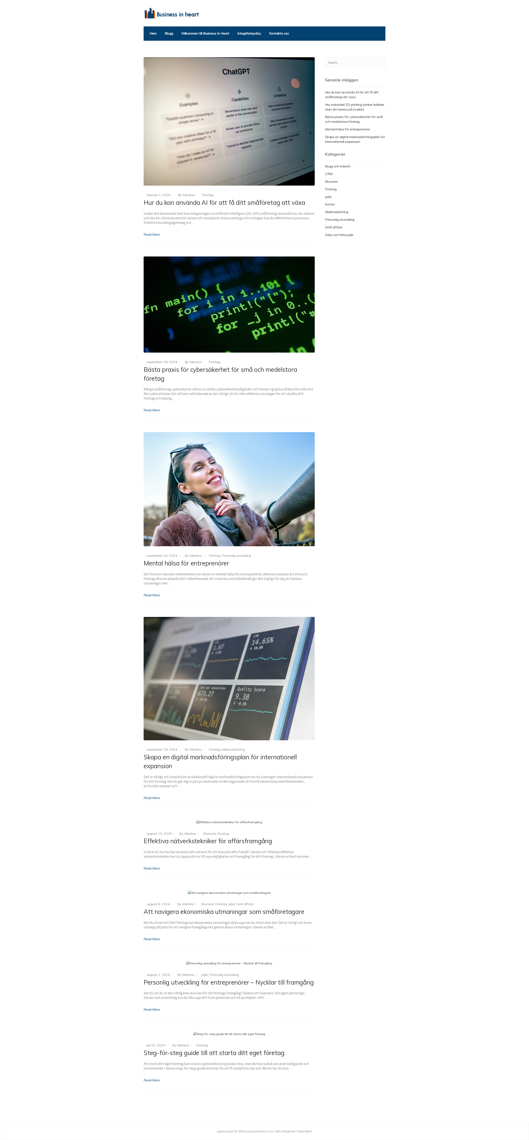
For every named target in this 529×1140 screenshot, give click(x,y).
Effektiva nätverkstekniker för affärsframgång (208, 841)
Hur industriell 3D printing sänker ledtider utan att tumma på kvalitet (354, 107)
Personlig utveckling (236, 555)
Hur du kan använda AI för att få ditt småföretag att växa (224, 202)
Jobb (231, 904)
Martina (188, 195)
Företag (207, 195)
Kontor (330, 204)
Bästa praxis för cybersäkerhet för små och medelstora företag (354, 119)
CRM (328, 174)
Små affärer (245, 904)
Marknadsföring (233, 749)
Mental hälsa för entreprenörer (186, 563)
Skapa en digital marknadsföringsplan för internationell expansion (355, 139)
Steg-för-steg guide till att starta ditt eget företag (214, 1053)
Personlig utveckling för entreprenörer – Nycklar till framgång (229, 982)
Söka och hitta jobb (339, 235)
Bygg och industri (337, 166)
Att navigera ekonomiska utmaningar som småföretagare (224, 912)
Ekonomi (209, 833)
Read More (152, 234)
